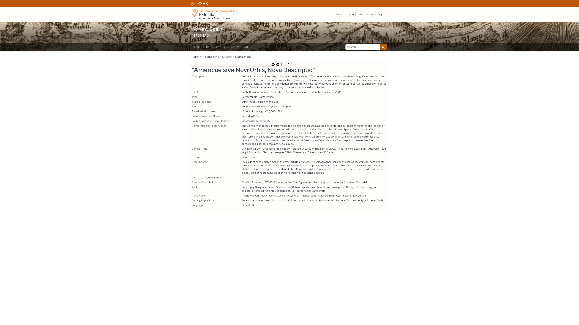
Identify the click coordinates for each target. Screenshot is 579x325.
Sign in (382, 14)
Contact (371, 14)
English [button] (340, 14)
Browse (236, 47)
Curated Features (215, 47)
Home (196, 47)
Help (361, 14)
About (352, 14)
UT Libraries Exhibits (214, 15)
